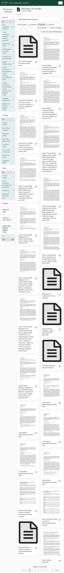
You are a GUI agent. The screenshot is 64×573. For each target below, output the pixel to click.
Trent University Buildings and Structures (8, 184)
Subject (5, 203)
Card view (42, 24)
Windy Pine (8, 191)
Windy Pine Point (8, 156)
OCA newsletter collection (8, 27)
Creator (5, 115)
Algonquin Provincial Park (8, 196)
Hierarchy (33, 24)
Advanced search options (28, 19)
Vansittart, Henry (8, 145)
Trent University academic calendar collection (8, 36)
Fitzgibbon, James (8, 162)
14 (52, 570)
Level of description (6, 219)
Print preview (23, 24)
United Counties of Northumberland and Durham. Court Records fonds (8, 73)
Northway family (8, 135)
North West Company (8, 129)
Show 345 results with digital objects (52, 31)
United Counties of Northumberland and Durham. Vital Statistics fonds (8, 89)
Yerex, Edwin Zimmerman (8, 151)
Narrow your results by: (8, 10)
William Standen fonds (8, 63)
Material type (5, 210)
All (3, 21)
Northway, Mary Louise (8, 140)
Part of (5, 17)
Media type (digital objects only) (6, 229)
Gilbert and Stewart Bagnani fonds (8, 107)
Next (56, 570)
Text (8, 240)
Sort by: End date (42, 28)
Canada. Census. (8, 124)
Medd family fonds (8, 45)
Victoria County (8, 177)
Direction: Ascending (55, 28)
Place (4, 168)
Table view (51, 24)
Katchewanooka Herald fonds (8, 51)
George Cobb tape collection (8, 58)
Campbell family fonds (8, 99)
